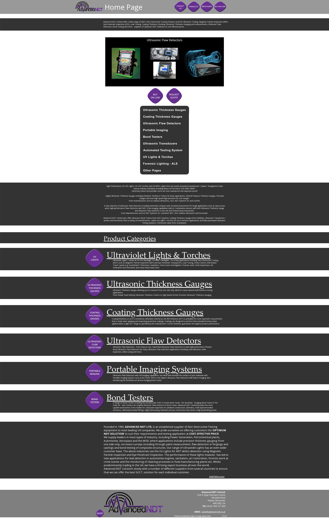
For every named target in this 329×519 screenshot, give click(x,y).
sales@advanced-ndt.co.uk (213, 511)
